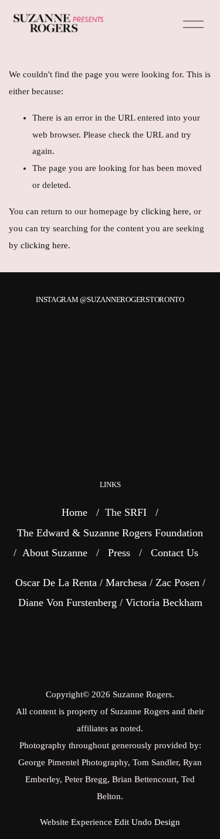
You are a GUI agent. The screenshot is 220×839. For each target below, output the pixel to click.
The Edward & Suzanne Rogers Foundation (110, 533)
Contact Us (174, 553)
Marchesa (126, 582)
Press (119, 553)
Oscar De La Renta (56, 582)
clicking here (165, 211)
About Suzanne (54, 553)
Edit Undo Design (147, 822)
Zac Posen (177, 582)
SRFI (135, 512)
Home (74, 512)
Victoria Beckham (164, 602)
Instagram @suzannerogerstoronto (110, 299)
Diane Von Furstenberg (67, 602)
